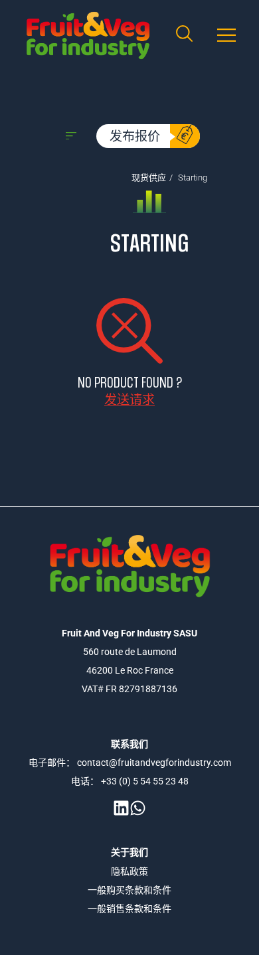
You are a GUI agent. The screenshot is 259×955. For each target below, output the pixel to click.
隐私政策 (129, 871)
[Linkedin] (121, 808)
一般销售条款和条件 (129, 908)
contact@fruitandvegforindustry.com (154, 762)
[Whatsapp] (138, 808)
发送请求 (129, 399)
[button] (226, 35)
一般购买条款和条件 (129, 890)
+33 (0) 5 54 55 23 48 (145, 781)
